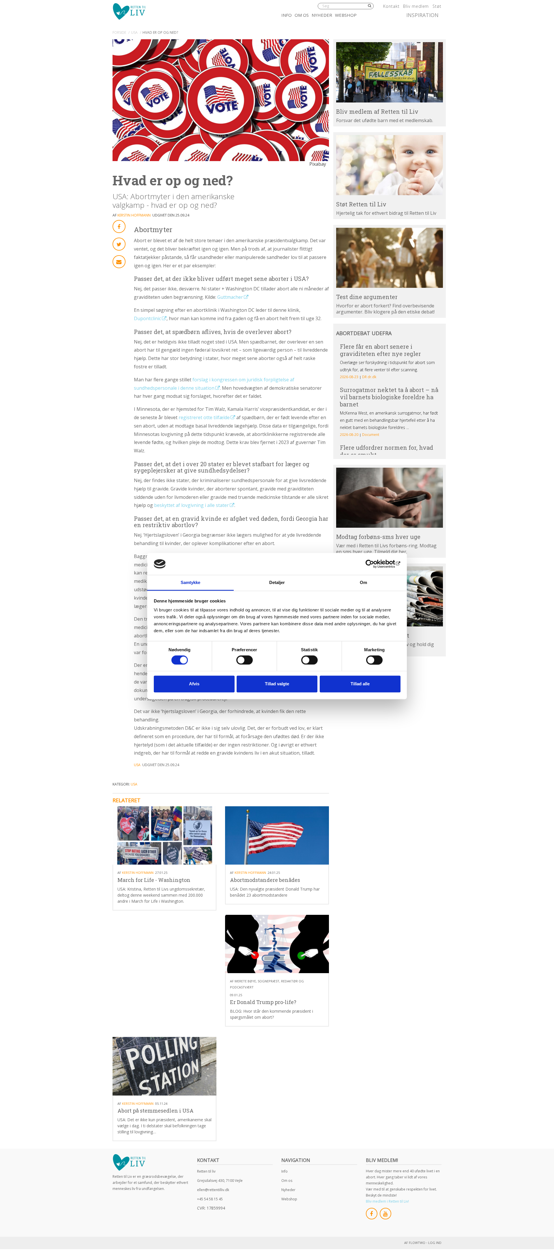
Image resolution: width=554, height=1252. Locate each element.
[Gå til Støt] (389, 165)
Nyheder (322, 15)
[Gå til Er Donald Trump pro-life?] (277, 944)
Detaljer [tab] (277, 582)
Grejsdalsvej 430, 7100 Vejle (220, 1180)
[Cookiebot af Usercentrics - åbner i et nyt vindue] (375, 563)
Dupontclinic (147, 318)
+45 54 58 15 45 (210, 1199)
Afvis (194, 684)
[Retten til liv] (129, 11)
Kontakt (391, 6)
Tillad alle (360, 684)
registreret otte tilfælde (204, 417)
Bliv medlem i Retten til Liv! (387, 1201)
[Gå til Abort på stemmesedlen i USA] (164, 1066)
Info (286, 15)
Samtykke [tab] (191, 582)
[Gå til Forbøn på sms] (389, 498)
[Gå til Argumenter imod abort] (389, 258)
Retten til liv (206, 1171)
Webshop (346, 15)
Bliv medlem (416, 6)
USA (134, 32)
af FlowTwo (414, 1242)
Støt (437, 6)
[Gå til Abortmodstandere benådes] (277, 835)
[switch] (244, 660)
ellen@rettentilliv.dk (213, 1189)
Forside (119, 32)
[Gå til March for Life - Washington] (164, 835)
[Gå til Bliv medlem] (389, 72)
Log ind (434, 1242)
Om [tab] (363, 582)
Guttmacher (230, 297)
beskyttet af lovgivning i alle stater (191, 505)
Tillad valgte (277, 684)
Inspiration (422, 15)
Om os (302, 15)
